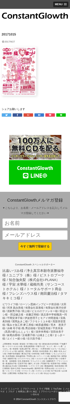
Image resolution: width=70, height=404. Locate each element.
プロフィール (29, 389)
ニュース (15, 389)
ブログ (11, 391)
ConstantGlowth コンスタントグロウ (38, 399)
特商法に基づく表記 (27, 391)
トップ (4, 389)
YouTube (57, 389)
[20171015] (39, 115)
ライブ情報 (44, 389)
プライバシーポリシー (51, 391)
